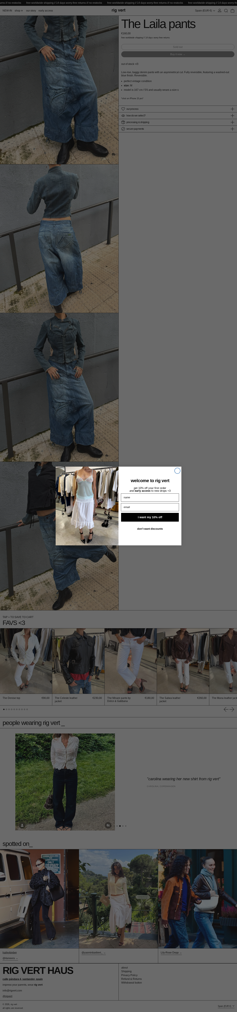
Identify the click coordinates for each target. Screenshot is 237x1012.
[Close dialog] (177, 471)
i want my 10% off (150, 517)
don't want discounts (150, 528)
